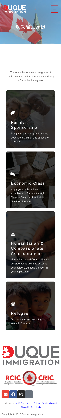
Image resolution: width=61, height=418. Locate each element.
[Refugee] (13, 304)
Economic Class (28, 183)
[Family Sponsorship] (13, 113)
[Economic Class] (13, 174)
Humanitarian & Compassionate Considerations (27, 248)
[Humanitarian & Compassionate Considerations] (13, 234)
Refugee (20, 313)
